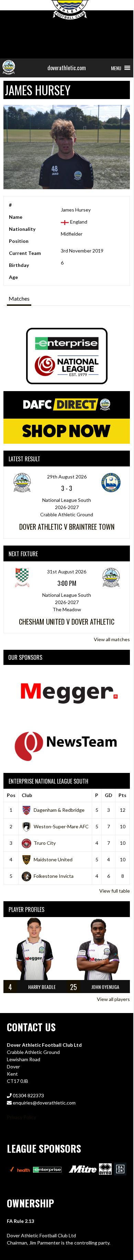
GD (108, 795)
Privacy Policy (21, 1117)
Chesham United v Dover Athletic (66, 621)
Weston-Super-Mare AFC (61, 826)
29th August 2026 (67, 477)
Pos (11, 795)
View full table (114, 891)
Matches (19, 298)
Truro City (45, 843)
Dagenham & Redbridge (59, 810)
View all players (113, 999)
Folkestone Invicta (54, 876)
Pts (122, 795)
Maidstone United (53, 859)
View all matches (112, 639)
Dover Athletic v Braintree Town (66, 526)
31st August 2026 (66, 571)
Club (27, 795)
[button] (116, 67)
